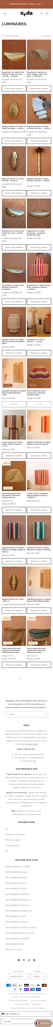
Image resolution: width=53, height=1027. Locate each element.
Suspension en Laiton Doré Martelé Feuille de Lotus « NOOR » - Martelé (13, 74)
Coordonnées (36, 1004)
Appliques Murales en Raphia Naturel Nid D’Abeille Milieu (39, 600)
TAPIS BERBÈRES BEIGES (16, 878)
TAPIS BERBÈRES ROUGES (16, 905)
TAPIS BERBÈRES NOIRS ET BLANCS (21, 928)
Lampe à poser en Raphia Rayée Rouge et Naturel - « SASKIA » (37, 495)
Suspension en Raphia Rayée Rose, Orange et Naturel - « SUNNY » (39, 287)
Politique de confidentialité (18, 1000)
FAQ (6, 851)
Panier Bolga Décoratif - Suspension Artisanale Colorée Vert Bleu (37, 650)
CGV (7, 829)
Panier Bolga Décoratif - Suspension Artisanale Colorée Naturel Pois (12, 650)
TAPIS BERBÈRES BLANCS (16, 872)
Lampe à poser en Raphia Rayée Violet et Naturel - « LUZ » (12, 444)
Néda (16, 994)
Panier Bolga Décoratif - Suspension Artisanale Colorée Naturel (12, 495)
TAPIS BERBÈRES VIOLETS (16, 922)
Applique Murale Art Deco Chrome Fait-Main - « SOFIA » (39, 127)
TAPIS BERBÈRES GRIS (15, 944)
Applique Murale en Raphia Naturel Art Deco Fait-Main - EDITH (13, 341)
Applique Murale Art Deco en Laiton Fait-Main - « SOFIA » (14, 127)
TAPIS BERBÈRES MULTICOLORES (20, 933)
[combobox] (26, 1014)
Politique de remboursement (30, 997)
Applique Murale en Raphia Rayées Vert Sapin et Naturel (39, 549)
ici (35, 761)
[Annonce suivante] (48, 4)
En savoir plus (31, 744)
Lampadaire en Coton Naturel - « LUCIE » (36, 340)
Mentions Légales (12, 840)
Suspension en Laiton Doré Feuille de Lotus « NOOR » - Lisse (13, 233)
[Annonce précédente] (4, 4)
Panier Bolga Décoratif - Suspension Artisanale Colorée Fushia (37, 393)
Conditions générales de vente (20, 1008)
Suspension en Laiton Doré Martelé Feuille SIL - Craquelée (13, 287)
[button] (5, 13)
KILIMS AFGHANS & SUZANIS (17, 867)
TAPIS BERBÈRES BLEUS (16, 883)
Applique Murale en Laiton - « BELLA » (13, 600)
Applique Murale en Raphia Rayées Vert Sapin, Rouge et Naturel (13, 550)
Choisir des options (14, 88)
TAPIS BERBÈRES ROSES (16, 889)
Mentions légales (39, 1008)
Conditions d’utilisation (38, 1000)
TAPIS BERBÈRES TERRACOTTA (19, 911)
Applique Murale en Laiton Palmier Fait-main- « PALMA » (38, 181)
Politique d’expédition (21, 1004)
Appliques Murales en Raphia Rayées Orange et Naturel (39, 443)
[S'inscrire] (45, 714)
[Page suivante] (33, 676)
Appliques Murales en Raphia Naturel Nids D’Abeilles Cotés (14, 393)
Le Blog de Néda (12, 846)
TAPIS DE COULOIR (13, 950)
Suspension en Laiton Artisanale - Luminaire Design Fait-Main (36, 233)
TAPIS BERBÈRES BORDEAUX (18, 900)
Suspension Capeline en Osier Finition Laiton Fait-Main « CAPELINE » (37, 74)
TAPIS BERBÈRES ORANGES (17, 939)
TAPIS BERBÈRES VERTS (16, 916)
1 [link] (19, 677)
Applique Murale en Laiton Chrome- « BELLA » (13, 180)
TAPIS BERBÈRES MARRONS (17, 894)
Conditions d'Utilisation (15, 834)
